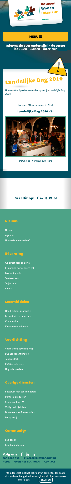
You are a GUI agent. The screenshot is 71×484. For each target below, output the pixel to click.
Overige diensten (23, 90)
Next (50, 105)
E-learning (14, 253)
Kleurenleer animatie (16, 326)
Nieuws (11, 221)
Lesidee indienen (14, 444)
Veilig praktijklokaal (15, 407)
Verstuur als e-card (42, 160)
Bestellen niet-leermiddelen (20, 391)
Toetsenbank (12, 278)
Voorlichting (16, 339)
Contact (49, 461)
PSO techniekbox (14, 364)
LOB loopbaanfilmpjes (17, 353)
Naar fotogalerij (37, 105)
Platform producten (15, 396)
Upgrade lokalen (14, 369)
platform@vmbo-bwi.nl (40, 458)
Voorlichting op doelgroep (19, 348)
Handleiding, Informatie (18, 310)
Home (8, 90)
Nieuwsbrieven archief (17, 240)
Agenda (9, 235)
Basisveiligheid (13, 273)
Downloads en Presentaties (19, 412)
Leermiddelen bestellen (18, 316)
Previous (22, 105)
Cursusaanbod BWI (15, 401)
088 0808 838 (11, 458)
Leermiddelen (17, 301)
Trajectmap (11, 283)
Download (24, 160)
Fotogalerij (41, 90)
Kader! (8, 288)
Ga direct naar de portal (17, 262)
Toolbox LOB (11, 358)
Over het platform (27, 461)
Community (11, 321)
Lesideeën (10, 439)
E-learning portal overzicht (19, 267)
